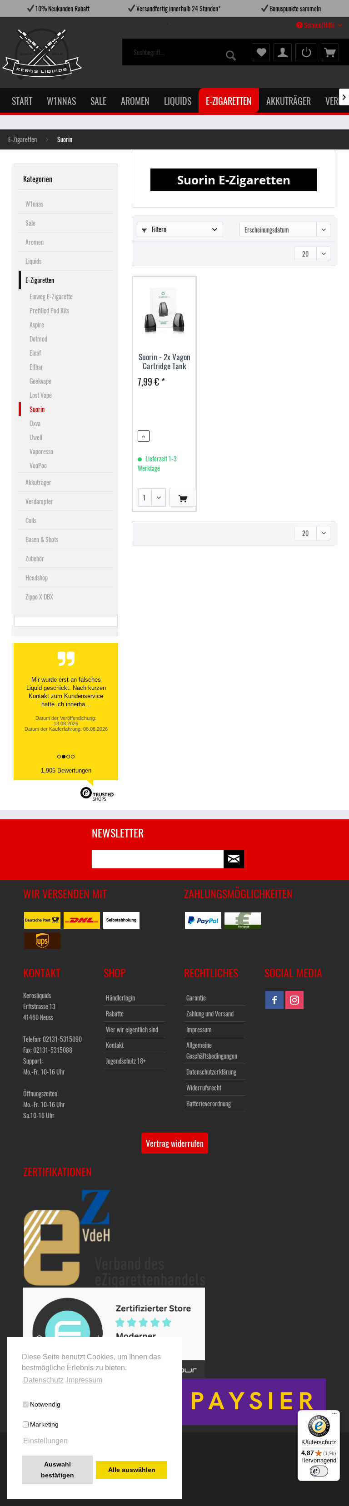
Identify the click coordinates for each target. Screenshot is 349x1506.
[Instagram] (294, 1000)
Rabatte (115, 1013)
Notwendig (45, 1404)
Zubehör (34, 558)
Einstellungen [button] (45, 1441)
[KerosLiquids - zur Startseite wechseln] (23, 54)
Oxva (35, 423)
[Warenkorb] (330, 52)
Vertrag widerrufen (175, 1143)
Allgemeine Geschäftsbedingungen (211, 1050)
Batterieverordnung (208, 1103)
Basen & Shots (41, 539)
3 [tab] (181, 24)
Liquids (33, 261)
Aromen (34, 242)
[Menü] (334, 1415)
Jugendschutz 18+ (126, 1060)
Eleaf (35, 352)
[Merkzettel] (261, 52)
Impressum (199, 1029)
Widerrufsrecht (203, 1087)
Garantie (196, 997)
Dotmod (38, 338)
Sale (30, 223)
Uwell (36, 437)
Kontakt (115, 1045)
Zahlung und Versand (210, 1013)
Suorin (37, 409)
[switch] (319, 1471)
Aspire (37, 324)
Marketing (44, 1424)
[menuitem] (186, 52)
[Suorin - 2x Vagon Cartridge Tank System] (164, 311)
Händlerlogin (120, 997)
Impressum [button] (84, 1380)
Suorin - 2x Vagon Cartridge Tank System (164, 361)
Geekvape (40, 381)
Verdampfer (39, 501)
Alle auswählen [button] (131, 1469)
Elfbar (36, 367)
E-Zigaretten (39, 280)
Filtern (158, 229)
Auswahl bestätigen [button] (57, 1470)
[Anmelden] (306, 52)
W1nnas (34, 203)
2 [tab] (167, 24)
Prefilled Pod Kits (49, 310)
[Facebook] (274, 1000)
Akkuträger (38, 482)
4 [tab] (194, 24)
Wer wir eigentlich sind (132, 1029)
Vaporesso (41, 451)
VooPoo (38, 465)
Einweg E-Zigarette (51, 296)
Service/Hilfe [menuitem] (319, 25)
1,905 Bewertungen (66, 770)
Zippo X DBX (39, 596)
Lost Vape (41, 395)
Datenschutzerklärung (211, 1071)
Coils (30, 520)
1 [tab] (154, 24)
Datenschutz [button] (43, 1380)
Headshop (36, 577)
